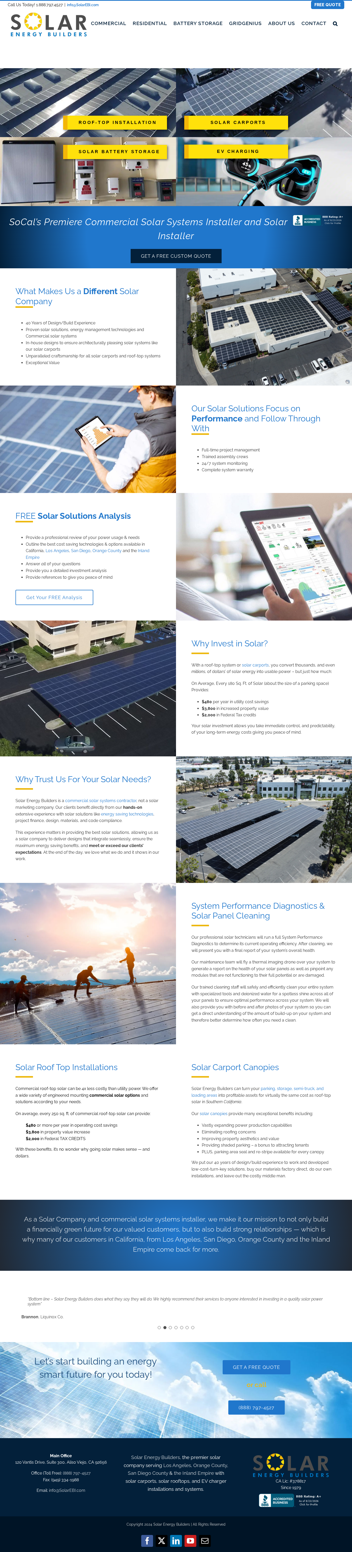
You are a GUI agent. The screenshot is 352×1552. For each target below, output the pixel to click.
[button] (335, 23)
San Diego (80, 550)
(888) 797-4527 (77, 1473)
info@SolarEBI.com (83, 5)
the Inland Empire (194, 1473)
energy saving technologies (127, 814)
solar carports (104, 356)
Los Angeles (57, 550)
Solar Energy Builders (155, 1457)
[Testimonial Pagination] (159, 1327)
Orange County (107, 550)
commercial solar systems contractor (100, 800)
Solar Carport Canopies (235, 1067)
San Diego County (148, 1473)
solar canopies (214, 1113)
